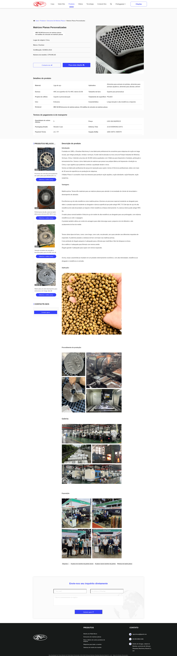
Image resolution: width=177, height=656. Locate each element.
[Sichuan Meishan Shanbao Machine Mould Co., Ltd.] (39, 4)
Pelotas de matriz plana (124, 564)
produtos (71, 4)
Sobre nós (61, 4)
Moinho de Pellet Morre (90, 633)
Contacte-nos (101, 4)
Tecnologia (90, 4)
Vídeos (80, 4)
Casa (52, 4)
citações (139, 4)
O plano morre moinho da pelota (105, 564)
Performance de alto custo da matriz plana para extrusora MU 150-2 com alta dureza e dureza (45, 214)
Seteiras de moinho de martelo (92, 647)
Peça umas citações (76, 65)
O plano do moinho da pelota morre (82, 564)
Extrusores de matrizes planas (56, 20)
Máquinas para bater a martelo (92, 644)
